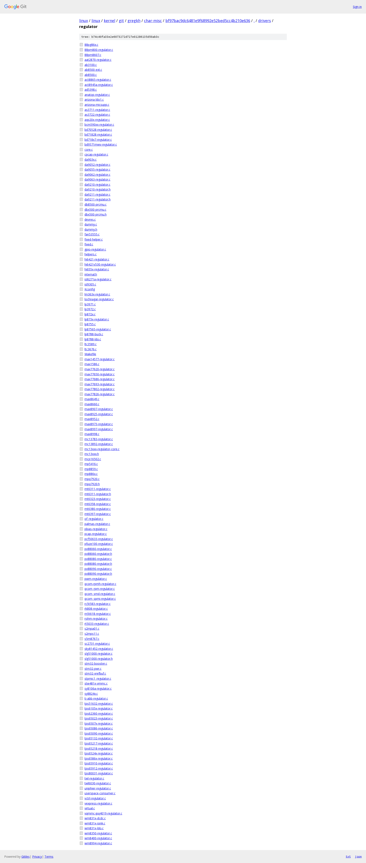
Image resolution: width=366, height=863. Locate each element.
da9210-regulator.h (98, 189)
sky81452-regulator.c (99, 649)
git (121, 20)
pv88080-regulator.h (98, 564)
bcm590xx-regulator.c (99, 124)
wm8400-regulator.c (98, 838)
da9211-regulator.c (97, 194)
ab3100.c (91, 65)
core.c (89, 150)
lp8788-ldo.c (93, 339)
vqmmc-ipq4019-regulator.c (103, 813)
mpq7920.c (92, 479)
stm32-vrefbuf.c (95, 673)
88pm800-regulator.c (99, 50)
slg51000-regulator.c (98, 653)
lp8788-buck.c (94, 334)
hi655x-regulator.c (97, 269)
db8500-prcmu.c (96, 204)
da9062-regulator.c (97, 175)
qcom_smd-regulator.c (100, 594)
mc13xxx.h (92, 454)
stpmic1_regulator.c (98, 678)
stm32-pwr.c (93, 669)
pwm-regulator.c (96, 579)
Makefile (90, 354)
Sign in (357, 7)
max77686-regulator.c (100, 379)
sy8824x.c (91, 694)
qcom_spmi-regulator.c (100, 599)
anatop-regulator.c (97, 95)
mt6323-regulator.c (98, 499)
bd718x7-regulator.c (98, 140)
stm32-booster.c (96, 663)
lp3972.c (90, 309)
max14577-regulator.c (100, 359)
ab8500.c (91, 75)
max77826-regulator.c (100, 394)
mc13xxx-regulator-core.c (102, 449)
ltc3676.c (91, 349)
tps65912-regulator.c (99, 768)
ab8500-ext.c (93, 70)
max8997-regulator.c (99, 429)
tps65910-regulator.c (99, 763)
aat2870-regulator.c (98, 60)
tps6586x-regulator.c (99, 758)
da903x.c (91, 159)
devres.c (90, 219)
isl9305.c (90, 284)
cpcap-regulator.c (96, 154)
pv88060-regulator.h (98, 554)
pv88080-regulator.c (98, 559)
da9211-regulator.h (98, 199)
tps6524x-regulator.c (99, 753)
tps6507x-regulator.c (99, 723)
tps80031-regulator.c (99, 773)
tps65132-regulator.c (99, 738)
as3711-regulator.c (97, 110)
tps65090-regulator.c (99, 733)
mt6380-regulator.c (98, 509)
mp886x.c (91, 474)
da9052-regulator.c (97, 165)
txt (348, 856)
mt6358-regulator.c (98, 504)
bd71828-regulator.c (98, 134)
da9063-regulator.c (97, 179)
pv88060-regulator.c (98, 549)
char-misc (153, 20)
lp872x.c (90, 314)
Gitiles (25, 857)
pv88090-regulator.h (98, 574)
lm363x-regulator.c (97, 294)
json (358, 856)
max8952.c (92, 419)
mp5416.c (91, 464)
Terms (48, 857)
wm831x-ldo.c (94, 828)
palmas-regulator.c (97, 524)
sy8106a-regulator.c (98, 688)
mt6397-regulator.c (98, 514)
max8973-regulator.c (99, 424)
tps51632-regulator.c (99, 704)
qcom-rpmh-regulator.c (100, 584)
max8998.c (92, 434)
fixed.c (89, 244)
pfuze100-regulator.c (99, 544)
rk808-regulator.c (96, 609)
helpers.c (91, 254)
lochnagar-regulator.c (99, 299)
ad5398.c (91, 90)
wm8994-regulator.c (98, 843)
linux (83, 20)
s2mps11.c (92, 634)
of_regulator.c (94, 519)
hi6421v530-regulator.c (100, 264)
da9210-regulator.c (97, 184)
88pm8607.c (93, 55)
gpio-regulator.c (95, 249)
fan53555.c (92, 234)
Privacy (37, 857)
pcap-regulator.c (96, 534)
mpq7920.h (92, 484)
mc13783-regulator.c (99, 439)
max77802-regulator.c (100, 389)
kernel (109, 20)
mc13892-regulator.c (99, 444)
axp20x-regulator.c (97, 120)
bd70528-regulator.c (98, 130)
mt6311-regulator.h (98, 494)
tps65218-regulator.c (99, 748)
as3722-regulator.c (97, 115)
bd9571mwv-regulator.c (101, 144)
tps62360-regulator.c (99, 713)
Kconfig (90, 289)
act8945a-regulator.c (99, 85)
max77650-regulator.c (100, 374)
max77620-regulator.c (100, 369)
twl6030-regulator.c (98, 783)
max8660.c (92, 404)
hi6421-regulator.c (97, 259)
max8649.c (92, 399)
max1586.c (92, 364)
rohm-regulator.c (96, 619)
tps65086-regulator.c (99, 728)
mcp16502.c (93, 459)
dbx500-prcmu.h (96, 214)
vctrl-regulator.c (95, 798)
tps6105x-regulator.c (99, 708)
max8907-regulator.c (99, 409)
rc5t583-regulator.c (98, 604)
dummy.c (91, 224)
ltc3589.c (91, 344)
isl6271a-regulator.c (98, 279)
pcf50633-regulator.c (99, 539)
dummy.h (91, 229)
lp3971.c (90, 304)
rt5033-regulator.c (97, 624)
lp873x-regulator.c (97, 319)
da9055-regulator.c (97, 169)
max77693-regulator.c (100, 384)
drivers (264, 20)
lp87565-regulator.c (98, 329)
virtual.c (90, 808)
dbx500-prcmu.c (95, 209)
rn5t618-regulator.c (98, 614)
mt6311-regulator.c (98, 489)
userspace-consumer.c (100, 793)
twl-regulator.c (94, 778)
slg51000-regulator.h (99, 659)
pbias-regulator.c (96, 529)
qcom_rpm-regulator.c (100, 589)
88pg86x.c (91, 45)
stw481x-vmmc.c (96, 683)
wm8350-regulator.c (98, 833)
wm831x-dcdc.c (95, 818)
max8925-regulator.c (99, 414)
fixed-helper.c (94, 239)
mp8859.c (91, 469)
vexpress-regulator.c (98, 803)
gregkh (134, 20)
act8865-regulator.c (98, 80)
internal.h (91, 274)
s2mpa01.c (92, 628)
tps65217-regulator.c (99, 743)
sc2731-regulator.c (97, 644)
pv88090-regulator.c (98, 569)
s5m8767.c (92, 639)
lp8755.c (90, 324)
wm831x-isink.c (95, 823)
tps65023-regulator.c (99, 718)
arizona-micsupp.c (97, 105)
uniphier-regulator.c (98, 788)
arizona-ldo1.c (94, 99)
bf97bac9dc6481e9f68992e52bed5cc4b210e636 (207, 20)
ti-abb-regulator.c (96, 698)
